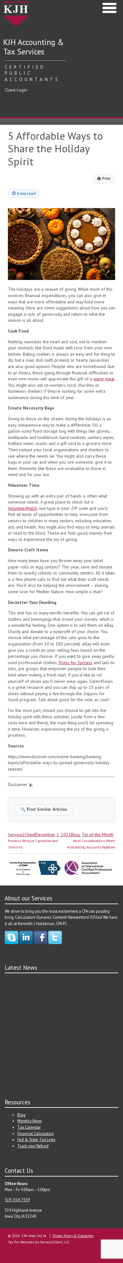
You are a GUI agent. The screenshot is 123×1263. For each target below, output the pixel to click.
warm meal (103, 379)
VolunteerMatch (22, 508)
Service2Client (21, 834)
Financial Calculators (35, 1133)
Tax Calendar (29, 1127)
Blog (75, 834)
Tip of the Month (98, 834)
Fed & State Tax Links (36, 1139)
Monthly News (29, 1120)
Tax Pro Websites (21, 1242)
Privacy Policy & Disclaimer (73, 1236)
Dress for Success (75, 662)
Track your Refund (33, 1145)
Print (103, 178)
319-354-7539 (17, 1199)
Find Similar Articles (43, 809)
